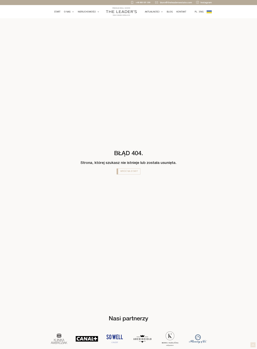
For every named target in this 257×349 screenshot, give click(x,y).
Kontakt (181, 11)
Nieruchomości (87, 11)
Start (57, 11)
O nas (67, 11)
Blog (170, 11)
